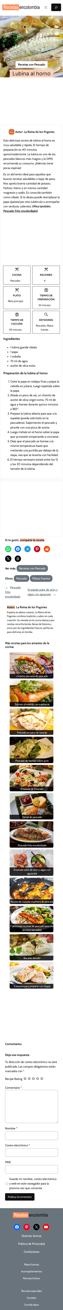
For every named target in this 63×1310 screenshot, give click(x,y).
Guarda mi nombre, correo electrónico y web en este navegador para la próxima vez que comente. (33, 1183)
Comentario (13, 1087)
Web (8, 1162)
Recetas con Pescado (31, 64)
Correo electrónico (17, 1145)
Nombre (11, 1128)
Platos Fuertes (41, 578)
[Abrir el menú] (46, 7)
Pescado (21, 578)
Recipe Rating (13, 1079)
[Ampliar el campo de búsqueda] (56, 7)
